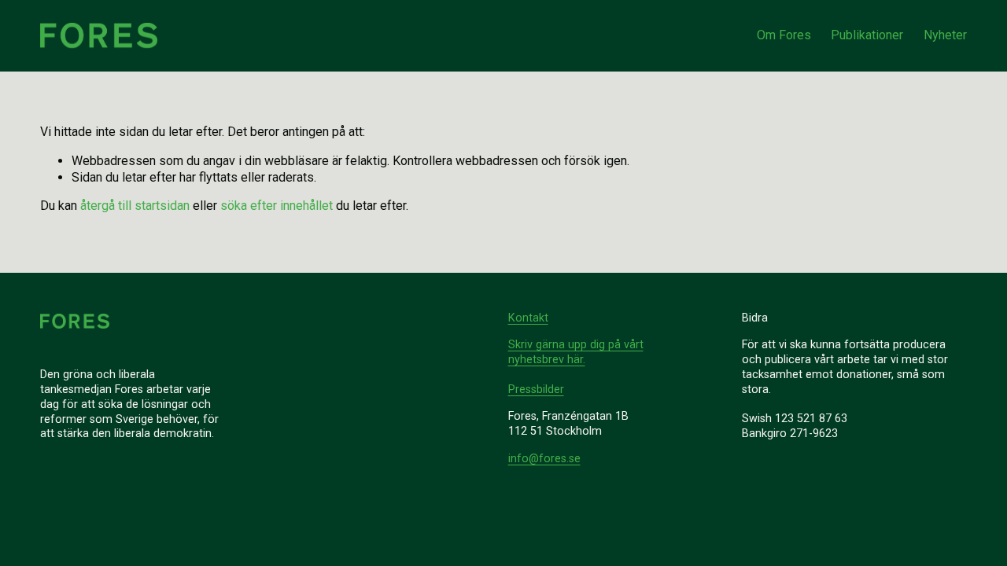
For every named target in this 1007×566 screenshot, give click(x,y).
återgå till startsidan (135, 205)
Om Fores (784, 35)
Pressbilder (536, 389)
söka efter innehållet (276, 205)
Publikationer (867, 35)
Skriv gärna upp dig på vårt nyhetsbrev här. (576, 352)
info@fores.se (544, 458)
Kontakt (528, 318)
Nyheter (945, 35)
